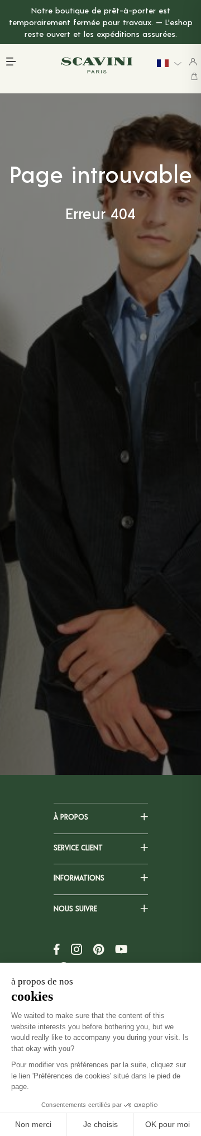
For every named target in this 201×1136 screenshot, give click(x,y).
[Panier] (194, 76)
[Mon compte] (193, 61)
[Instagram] (76, 949)
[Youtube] (121, 949)
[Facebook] (57, 949)
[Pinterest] (98, 949)
